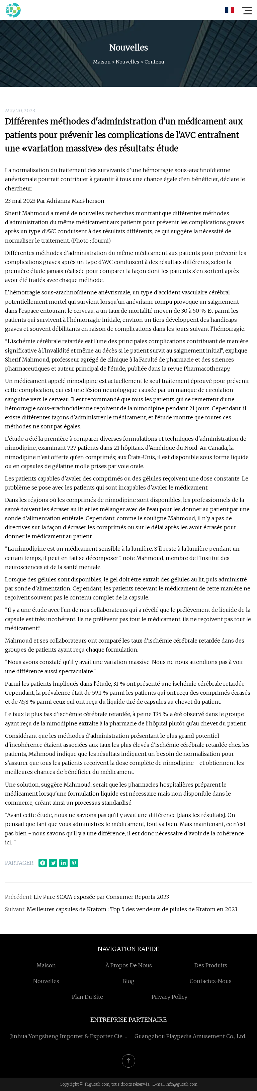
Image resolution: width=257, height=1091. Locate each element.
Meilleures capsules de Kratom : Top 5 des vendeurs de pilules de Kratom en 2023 (132, 909)
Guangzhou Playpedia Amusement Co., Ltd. (190, 1036)
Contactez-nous (211, 981)
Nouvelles (127, 62)
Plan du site (87, 996)
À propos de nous (128, 965)
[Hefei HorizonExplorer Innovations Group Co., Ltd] (13, 10)
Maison (101, 62)
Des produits (210, 965)
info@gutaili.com (181, 1084)
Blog (128, 981)
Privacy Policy (169, 996)
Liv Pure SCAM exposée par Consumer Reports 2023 (101, 897)
